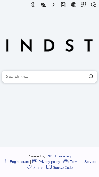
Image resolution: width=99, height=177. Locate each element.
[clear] (81, 77)
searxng (65, 156)
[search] (91, 77)
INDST (51, 156)
